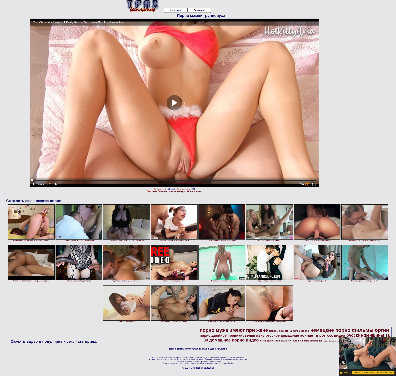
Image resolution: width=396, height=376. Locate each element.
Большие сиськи (166, 191)
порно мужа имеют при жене (234, 330)
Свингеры (180, 191)
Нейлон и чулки (194, 191)
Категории (175, 10)
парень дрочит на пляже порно (289, 330)
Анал (154, 191)
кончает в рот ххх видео (322, 335)
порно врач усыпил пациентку (275, 341)
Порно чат (199, 10)
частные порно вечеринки (307, 340)
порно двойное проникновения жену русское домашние (249, 335)
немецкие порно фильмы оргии (349, 330)
